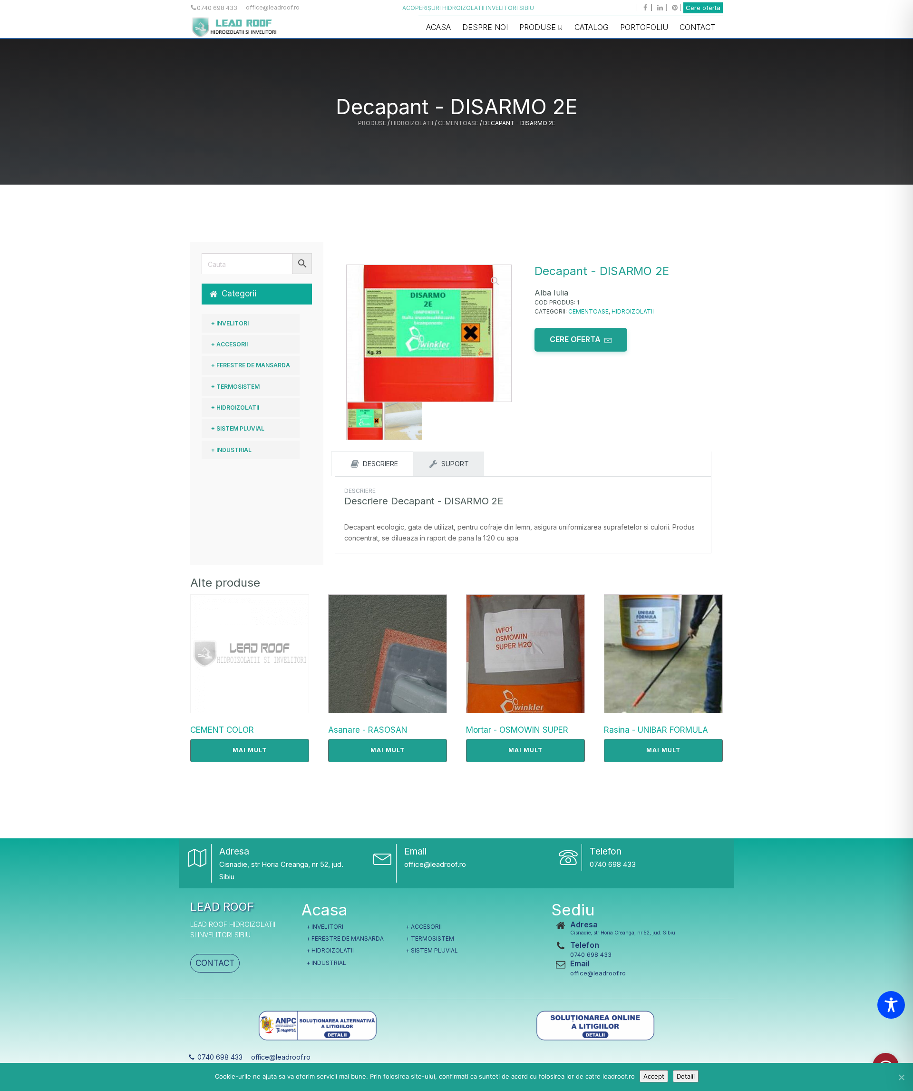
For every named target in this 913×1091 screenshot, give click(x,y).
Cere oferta (703, 7)
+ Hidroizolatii (235, 407)
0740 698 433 (613, 864)
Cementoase (458, 123)
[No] (901, 1077)
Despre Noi (485, 27)
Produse (537, 27)
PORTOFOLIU (644, 27)
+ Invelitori (230, 323)
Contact (697, 27)
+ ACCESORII (229, 344)
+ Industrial (231, 449)
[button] (257, 294)
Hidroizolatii (412, 123)
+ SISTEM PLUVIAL (237, 428)
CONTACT (214, 963)
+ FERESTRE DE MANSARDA (250, 365)
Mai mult (250, 750)
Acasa (438, 27)
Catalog (591, 27)
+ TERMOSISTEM (235, 386)
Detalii (686, 1076)
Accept (653, 1076)
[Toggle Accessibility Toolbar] (891, 1005)
